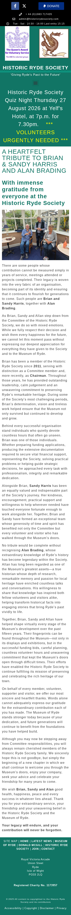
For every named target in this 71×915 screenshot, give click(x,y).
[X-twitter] (24, 6)
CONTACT (48, 848)
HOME (24, 841)
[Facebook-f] (15, 6)
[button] (51, 6)
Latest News (42, 841)
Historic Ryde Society (35, 67)
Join (35, 848)
